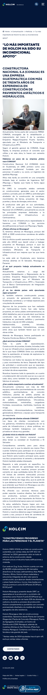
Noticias (29, 32)
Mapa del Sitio (8, 675)
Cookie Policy (32, 675)
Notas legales (19, 675)
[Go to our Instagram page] (23, 658)
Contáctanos (13, 649)
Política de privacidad (10, 679)
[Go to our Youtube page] (11, 658)
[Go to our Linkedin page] (5, 658)
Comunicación (17, 32)
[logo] (9, 5)
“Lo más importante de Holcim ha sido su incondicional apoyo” (22, 35)
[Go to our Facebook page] (17, 658)
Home (7, 32)
